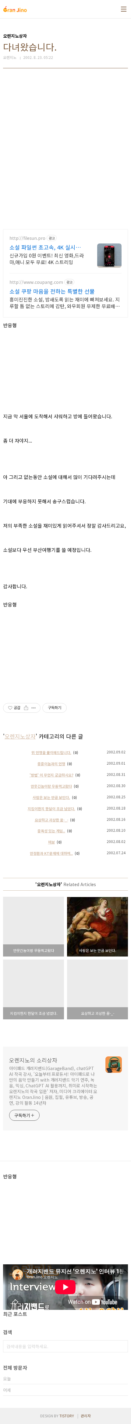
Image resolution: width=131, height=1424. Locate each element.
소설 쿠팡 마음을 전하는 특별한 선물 (52, 291)
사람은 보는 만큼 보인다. (51, 797)
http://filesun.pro (27, 238)
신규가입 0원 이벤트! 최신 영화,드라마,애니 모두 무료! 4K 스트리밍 (46, 258)
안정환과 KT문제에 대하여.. (51, 853)
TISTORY (66, 1415)
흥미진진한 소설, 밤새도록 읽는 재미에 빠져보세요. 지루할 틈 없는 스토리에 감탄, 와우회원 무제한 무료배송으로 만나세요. (64, 302)
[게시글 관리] (33, 707)
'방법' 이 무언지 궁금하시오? (51, 774)
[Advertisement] (65, 148)
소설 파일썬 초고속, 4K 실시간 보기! (45, 247)
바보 (51, 842)
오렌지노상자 (20, 736)
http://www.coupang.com (36, 282)
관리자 (86, 1415)
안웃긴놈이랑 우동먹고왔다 (51, 786)
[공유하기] (26, 707)
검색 (122, 1346)
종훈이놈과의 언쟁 (51, 763)
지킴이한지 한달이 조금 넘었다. (51, 808)
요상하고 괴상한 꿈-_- (51, 819)
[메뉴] (123, 9)
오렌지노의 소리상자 (33, 1060)
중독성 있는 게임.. (51, 830)
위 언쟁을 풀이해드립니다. (51, 752)
